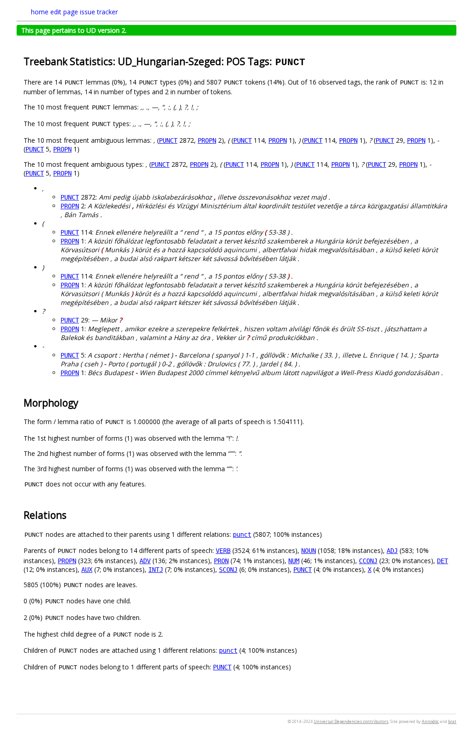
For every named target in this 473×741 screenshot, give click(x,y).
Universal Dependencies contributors (351, 721)
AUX (86, 569)
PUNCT (168, 140)
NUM (293, 561)
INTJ (155, 569)
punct (242, 534)
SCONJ (228, 569)
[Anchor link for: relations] (71, 514)
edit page (64, 11)
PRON (221, 561)
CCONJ (368, 561)
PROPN (207, 140)
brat (452, 721)
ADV (145, 561)
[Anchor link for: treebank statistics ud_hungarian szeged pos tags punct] (311, 61)
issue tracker (99, 11)
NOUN (308, 550)
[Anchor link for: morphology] (83, 402)
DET (442, 561)
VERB (223, 550)
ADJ (392, 550)
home (40, 11)
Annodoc (430, 721)
